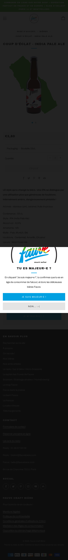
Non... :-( (34, 306)
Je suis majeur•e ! (34, 297)
